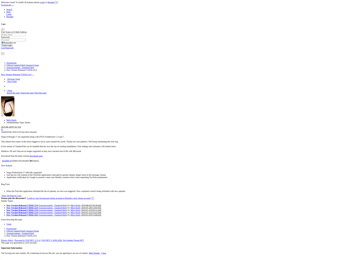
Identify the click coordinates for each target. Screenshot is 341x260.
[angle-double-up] (1, 258)
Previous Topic (13, 79)
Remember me (10, 43)
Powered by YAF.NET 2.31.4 (27, 240)
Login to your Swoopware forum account (44, 198)
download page (36, 156)
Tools (9, 90)
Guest (8, 224)
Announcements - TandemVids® (20, 67)
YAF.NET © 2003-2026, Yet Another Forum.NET (62, 240)
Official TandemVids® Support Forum (22, 65)
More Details (94, 253)
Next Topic (11, 81)
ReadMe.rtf (7, 161)
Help (8, 12)
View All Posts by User (11, 196)
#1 (2, 129)
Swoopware (6, 5)
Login (42, 2)
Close (103, 253)
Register (51, 2)
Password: (5, 37)
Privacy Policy (7, 240)
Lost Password (7, 48)
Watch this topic (27, 93)
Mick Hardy (11, 120)
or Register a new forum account (76, 198)
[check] (1, 58)
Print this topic (40, 93)
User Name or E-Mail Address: (14, 32)
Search (9, 9)
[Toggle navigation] (13, 5)
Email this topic (13, 93)
